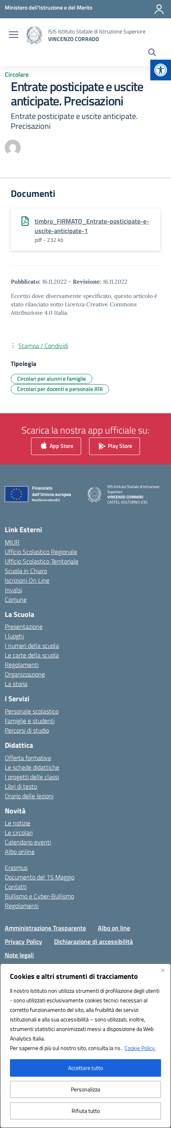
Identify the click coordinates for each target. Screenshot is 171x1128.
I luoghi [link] (14, 636)
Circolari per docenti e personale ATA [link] (60, 389)
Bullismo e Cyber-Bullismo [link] (39, 896)
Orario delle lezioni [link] (29, 796)
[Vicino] (162, 970)
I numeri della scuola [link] (32, 645)
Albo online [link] (20, 851)
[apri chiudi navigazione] (13, 35)
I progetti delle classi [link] (32, 777)
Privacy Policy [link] (23, 941)
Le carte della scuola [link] (32, 655)
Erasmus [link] (16, 867)
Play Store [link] (119, 445)
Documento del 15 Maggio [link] (39, 877)
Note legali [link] (19, 955)
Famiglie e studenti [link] (29, 720)
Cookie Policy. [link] (139, 1048)
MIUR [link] (12, 542)
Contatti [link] (16, 886)
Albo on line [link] (114, 928)
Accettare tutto (85, 1068)
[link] (160, 70)
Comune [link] (16, 599)
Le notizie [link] (17, 823)
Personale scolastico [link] (31, 711)
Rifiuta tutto (86, 1111)
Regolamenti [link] (22, 664)
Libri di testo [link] (21, 786)
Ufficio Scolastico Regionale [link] (41, 551)
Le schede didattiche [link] (32, 767)
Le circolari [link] (19, 832)
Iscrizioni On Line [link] (27, 580)
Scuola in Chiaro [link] (26, 571)
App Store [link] (61, 445)
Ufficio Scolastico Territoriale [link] (41, 561)
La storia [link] (16, 683)
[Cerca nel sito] (152, 53)
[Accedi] (159, 9)
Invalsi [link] (13, 590)
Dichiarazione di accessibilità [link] (93, 941)
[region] (85, 1045)
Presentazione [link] (24, 626)
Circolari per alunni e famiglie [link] (51, 378)
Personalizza (85, 1089)
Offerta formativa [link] (28, 757)
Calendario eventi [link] (28, 842)
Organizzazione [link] (25, 674)
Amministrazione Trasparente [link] (45, 928)
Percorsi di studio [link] (27, 730)
